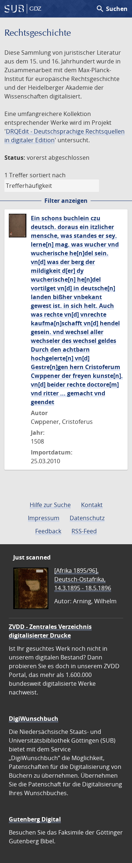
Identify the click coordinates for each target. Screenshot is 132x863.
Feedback (48, 531)
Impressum (43, 518)
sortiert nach (48, 175)
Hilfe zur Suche (50, 505)
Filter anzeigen (66, 201)
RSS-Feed (84, 531)
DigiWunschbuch (33, 719)
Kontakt (92, 505)
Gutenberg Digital (35, 819)
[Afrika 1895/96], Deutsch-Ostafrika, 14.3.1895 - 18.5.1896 (82, 579)
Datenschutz (87, 518)
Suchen (112, 8)
